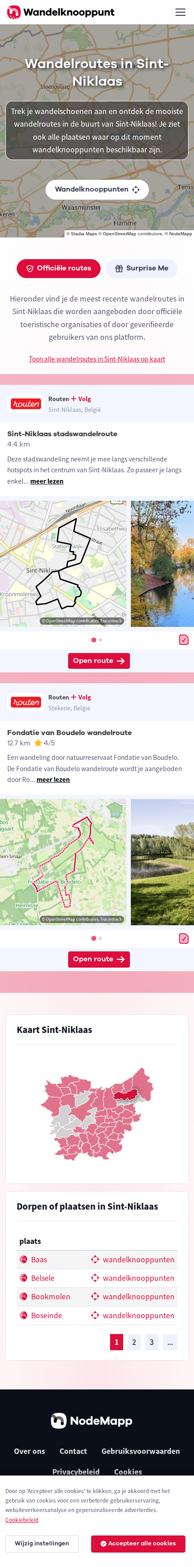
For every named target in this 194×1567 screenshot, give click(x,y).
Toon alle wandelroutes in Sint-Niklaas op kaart (97, 359)
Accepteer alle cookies (142, 1544)
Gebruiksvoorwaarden (141, 1451)
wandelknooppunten (138, 1260)
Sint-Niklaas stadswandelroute (62, 434)
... (170, 1342)
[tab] (93, 639)
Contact (73, 1451)
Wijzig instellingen (42, 1544)
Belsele (42, 1278)
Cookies (128, 1472)
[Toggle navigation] (180, 12)
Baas (38, 1260)
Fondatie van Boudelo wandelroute (69, 733)
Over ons (29, 1451)
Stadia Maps (84, 233)
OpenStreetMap (119, 233)
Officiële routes (64, 268)
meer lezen (47, 481)
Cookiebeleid (21, 1520)
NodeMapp (180, 233)
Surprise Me (147, 268)
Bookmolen (49, 1297)
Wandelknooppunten (92, 189)
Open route (93, 661)
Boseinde (45, 1315)
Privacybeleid (76, 1472)
